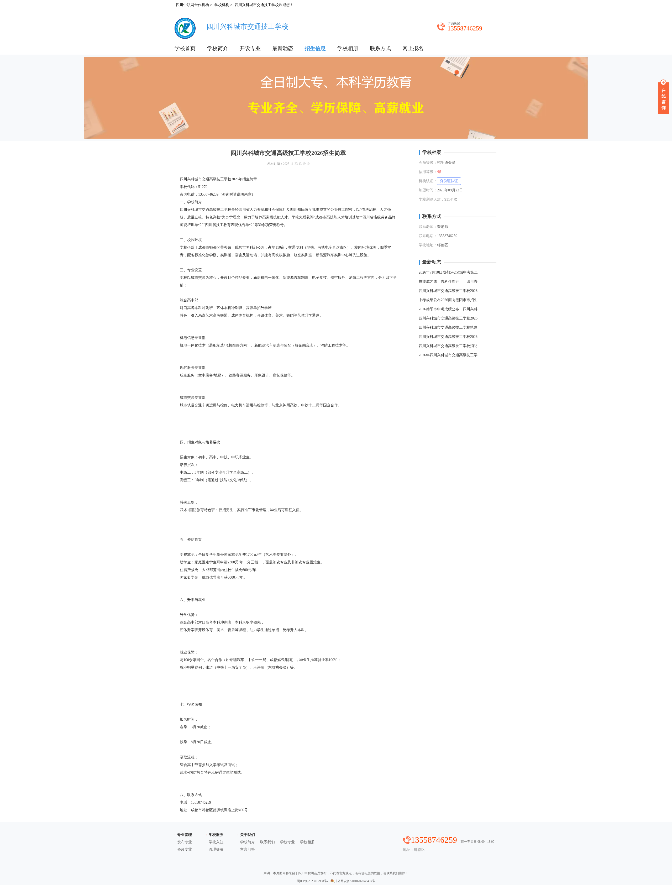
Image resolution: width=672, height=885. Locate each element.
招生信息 (315, 48)
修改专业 (184, 849)
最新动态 (282, 48)
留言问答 (247, 849)
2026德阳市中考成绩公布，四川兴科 (448, 309)
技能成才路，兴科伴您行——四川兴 (448, 282)
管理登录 (216, 849)
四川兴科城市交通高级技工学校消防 (448, 346)
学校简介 (217, 48)
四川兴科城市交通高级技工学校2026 (448, 291)
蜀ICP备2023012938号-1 (313, 881)
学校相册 (347, 48)
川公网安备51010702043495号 (354, 881)
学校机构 (221, 5)
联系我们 (267, 842)
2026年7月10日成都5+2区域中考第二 (448, 272)
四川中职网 (185, 5)
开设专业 (250, 48)
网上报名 (412, 48)
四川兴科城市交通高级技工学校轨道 (448, 327)
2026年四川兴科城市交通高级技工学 (448, 355)
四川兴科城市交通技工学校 (257, 5)
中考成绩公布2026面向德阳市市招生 (448, 300)
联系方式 (380, 48)
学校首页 (185, 48)
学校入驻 (216, 842)
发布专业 (184, 842)
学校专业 (287, 842)
